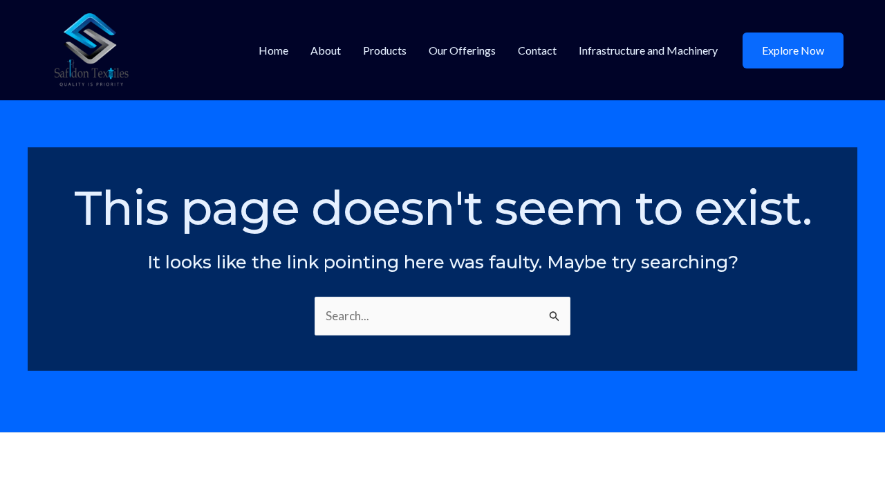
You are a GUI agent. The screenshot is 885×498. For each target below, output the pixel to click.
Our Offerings (462, 50)
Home (273, 50)
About (325, 50)
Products (385, 50)
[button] (793, 50)
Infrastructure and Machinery (648, 50)
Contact (537, 50)
